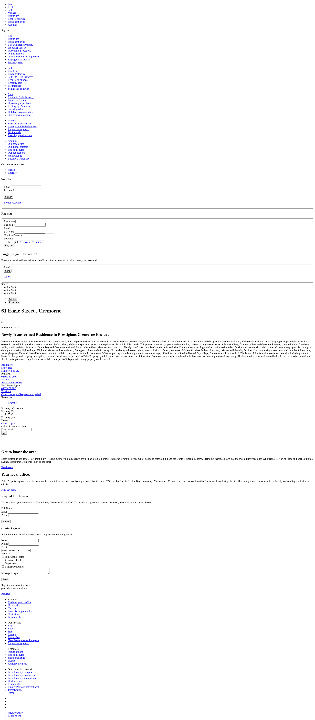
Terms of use (14, 715)
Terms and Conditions (31, 242)
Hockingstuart (15, 681)
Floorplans (14, 302)
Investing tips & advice (20, 135)
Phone (4, 515)
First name (9, 221)
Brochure (13, 402)
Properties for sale (17, 47)
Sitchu (11, 692)
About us (12, 24)
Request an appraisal (18, 79)
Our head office (16, 143)
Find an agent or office (19, 123)
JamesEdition (15, 689)
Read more (7, 364)
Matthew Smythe (10, 370)
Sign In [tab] (11, 169)
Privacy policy (15, 712)
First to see (13, 15)
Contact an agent (10, 394)
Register (5, 593)
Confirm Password (13, 235)
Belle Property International (22, 678)
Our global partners (18, 146)
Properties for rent (17, 100)
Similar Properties (14, 566)
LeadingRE (14, 684)
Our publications (16, 152)
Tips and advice (16, 149)
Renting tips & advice (19, 106)
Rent (10, 7)
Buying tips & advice (19, 59)
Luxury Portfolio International (23, 687)
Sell (10, 10)
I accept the (25, 242)
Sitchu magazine (16, 657)
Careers (12, 608)
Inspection (10, 563)
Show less (6, 367)
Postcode (8, 238)
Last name (9, 224)
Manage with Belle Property (22, 126)
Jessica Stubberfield (11, 382)
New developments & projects (23, 56)
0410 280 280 (8, 376)
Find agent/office (16, 21)
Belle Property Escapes (20, 672)
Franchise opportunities (20, 611)
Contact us (13, 614)
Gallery (12, 299)
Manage (12, 12)
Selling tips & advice (18, 88)
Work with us (15, 155)
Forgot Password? (13, 202)
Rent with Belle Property (21, 97)
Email (7, 186)
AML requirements (18, 663)
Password (9, 190)
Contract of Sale (13, 560)
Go (4, 433)
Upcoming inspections (19, 50)
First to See (14, 637)
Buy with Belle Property (20, 44)
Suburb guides (15, 62)
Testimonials (14, 85)
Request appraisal (17, 18)
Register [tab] (12, 172)
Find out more (8, 489)
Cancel (7, 276)
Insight (11, 660)
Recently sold (15, 82)
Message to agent (10, 573)
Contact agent (8, 423)
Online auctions (16, 53)
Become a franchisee (18, 158)
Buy (10, 4)
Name (4, 540)
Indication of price (14, 556)
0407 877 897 (8, 388)
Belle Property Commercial (22, 675)
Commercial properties (19, 115)
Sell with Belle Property (20, 76)
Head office (14, 605)
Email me (6, 379)
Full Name (6, 508)
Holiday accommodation (20, 112)
